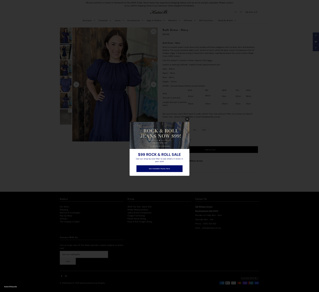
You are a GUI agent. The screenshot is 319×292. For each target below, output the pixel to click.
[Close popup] (187, 119)
